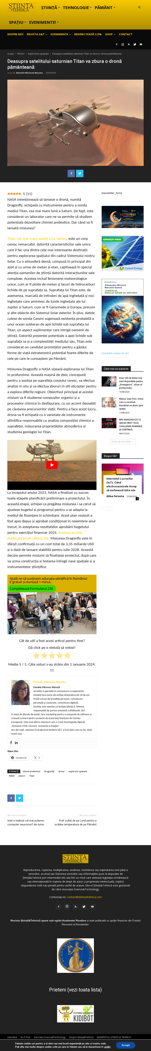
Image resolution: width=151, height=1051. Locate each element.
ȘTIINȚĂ (49, 7)
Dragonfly (49, 771)
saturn (21, 775)
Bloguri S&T (110, 456)
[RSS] (128, 44)
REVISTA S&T (36, 34)
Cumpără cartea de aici (115, 353)
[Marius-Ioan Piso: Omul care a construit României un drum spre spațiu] (109, 402)
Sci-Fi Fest (25, 1037)
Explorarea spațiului (38, 53)
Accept (126, 1045)
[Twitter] (135, 44)
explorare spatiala (78, 771)
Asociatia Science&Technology (50, 1037)
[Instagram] (122, 44)
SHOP (109, 34)
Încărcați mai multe (121, 441)
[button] (139, 7)
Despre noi (15, 34)
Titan (31, 775)
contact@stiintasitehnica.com (84, 897)
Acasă (10, 53)
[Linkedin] (16, 743)
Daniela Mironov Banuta (29, 72)
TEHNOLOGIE (76, 7)
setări (107, 1047)
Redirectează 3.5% (88, 34)
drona (61, 771)
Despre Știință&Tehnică (81, 1037)
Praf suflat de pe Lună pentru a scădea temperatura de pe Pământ (75, 822)
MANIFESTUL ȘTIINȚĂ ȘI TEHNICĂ (114, 1037)
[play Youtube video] (51, 465)
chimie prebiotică (31, 771)
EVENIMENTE (59, 34)
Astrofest (12, 1037)
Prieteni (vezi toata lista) (75, 990)
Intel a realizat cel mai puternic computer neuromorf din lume (25, 822)
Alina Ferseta (115, 496)
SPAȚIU (16, 22)
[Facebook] (116, 44)
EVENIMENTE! (42, 22)
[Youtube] (141, 44)
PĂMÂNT (104, 7)
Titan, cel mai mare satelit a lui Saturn (37, 239)
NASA (11, 775)
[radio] (36, 656)
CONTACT (125, 34)
